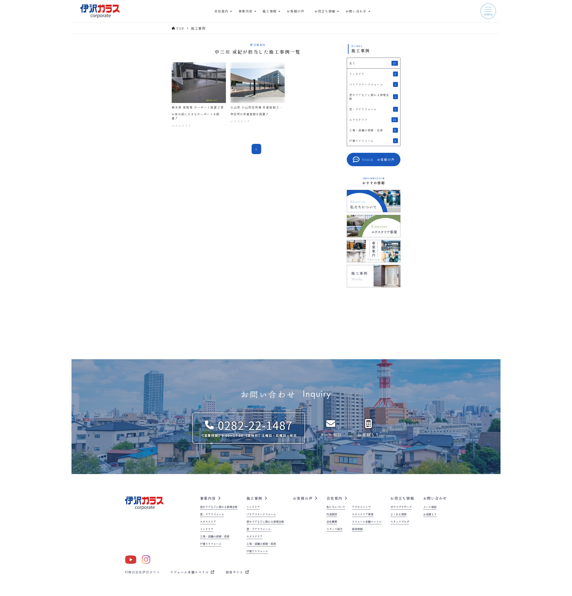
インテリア (206, 529)
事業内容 (208, 498)
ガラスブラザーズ (401, 507)
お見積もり (430, 514)
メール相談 (430, 507)
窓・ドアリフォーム (212, 514)
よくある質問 (398, 514)
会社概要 (331, 521)
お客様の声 (295, 11)
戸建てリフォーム (210, 544)
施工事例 (254, 498)
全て (372, 63)
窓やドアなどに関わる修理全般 (219, 507)
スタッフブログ (399, 521)
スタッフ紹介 (334, 529)
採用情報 (357, 529)
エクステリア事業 (362, 514)
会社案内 (334, 498)
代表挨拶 (331, 514)
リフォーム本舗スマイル (366, 521)
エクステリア (208, 521)
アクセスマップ (361, 507)
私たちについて (335, 507)
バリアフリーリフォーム (261, 514)
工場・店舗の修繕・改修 (214, 536)
